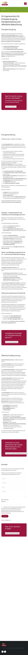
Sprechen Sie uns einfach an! (11, 106)
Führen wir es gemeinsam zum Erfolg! (12, 533)
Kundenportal (21, 648)
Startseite (3, 9)
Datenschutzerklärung (5, 513)
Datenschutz (16, 648)
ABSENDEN (5, 516)
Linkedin (2, 652)
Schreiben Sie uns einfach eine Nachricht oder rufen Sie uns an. (16, 453)
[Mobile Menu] (25, 3)
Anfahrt (2, 520)
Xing (5, 652)
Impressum (11, 648)
